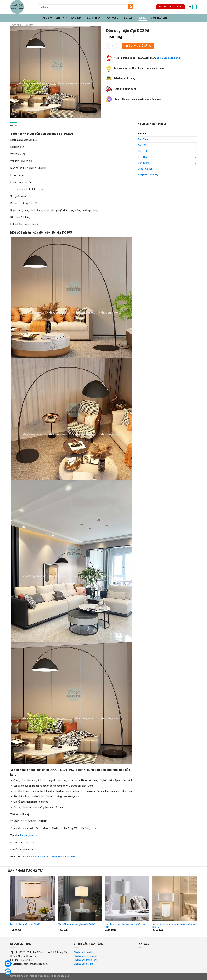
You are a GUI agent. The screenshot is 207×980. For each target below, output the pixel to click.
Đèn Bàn (143, 18)
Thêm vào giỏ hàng (138, 45)
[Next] (196, 906)
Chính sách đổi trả (84, 964)
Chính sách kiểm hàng (85, 956)
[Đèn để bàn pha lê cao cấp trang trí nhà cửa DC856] (174, 898)
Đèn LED (128, 18)
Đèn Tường (112, 18)
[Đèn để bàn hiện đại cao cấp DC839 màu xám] (127, 898)
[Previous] (10, 906)
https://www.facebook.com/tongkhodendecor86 (49, 856)
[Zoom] (14, 114)
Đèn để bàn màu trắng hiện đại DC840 (76, 924)
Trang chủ (46, 18)
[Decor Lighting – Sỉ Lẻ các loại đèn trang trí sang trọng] (21, 7)
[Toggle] (195, 139)
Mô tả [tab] (13, 125)
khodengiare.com (29, 835)
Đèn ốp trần (93, 18)
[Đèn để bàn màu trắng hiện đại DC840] (80, 898)
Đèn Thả (60, 18)
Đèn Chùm (75, 18)
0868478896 (26, 960)
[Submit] (130, 6)
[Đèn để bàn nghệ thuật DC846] (32, 898)
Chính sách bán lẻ (83, 952)
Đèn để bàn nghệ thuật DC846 (25, 924)
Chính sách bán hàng (168, 57)
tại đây (35, 224)
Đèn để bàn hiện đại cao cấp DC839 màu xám (125, 925)
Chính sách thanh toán (85, 960)
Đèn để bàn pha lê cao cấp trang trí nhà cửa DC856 (174, 925)
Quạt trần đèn (159, 18)
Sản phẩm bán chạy (148, 174)
